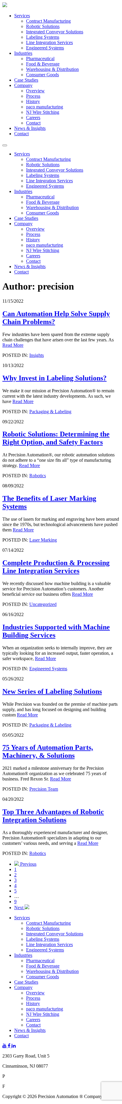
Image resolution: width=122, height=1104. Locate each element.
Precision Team (43, 789)
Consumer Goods (42, 74)
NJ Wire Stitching (42, 112)
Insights (36, 355)
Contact (33, 122)
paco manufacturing (44, 106)
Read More (12, 345)
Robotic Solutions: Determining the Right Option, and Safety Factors (56, 438)
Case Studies (26, 80)
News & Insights (30, 128)
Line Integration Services (49, 42)
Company (23, 85)
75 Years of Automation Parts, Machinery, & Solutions (47, 751)
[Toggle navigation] (4, 145)
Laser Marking (43, 539)
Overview (35, 90)
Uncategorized (43, 604)
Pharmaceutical (40, 58)
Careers (33, 117)
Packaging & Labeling (50, 411)
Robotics (37, 475)
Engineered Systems (45, 47)
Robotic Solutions (43, 26)
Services (22, 15)
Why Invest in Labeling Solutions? (54, 378)
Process (33, 96)
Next (19, 907)
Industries (23, 53)
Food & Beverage (43, 63)
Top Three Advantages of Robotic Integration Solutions (53, 816)
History (33, 101)
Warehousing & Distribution (52, 69)
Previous (27, 864)
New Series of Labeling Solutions (52, 691)
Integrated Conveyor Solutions (54, 31)
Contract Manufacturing (48, 21)
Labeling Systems (42, 37)
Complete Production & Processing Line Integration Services (56, 567)
